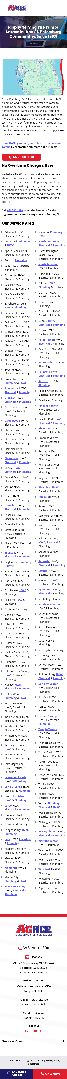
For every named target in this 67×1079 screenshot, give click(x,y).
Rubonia (43, 497)
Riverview (44, 487)
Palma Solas (46, 362)
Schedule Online (19, 1073)
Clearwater (11, 458)
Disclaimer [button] (33, 1063)
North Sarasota (48, 264)
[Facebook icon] (31, 1031)
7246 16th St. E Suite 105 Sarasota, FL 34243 (33, 1002)
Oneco (42, 302)
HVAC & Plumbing (15, 307)
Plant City (44, 428)
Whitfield (44, 869)
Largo (8, 805)
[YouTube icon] (35, 1031)
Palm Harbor (46, 339)
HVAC (10, 245)
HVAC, (56, 589)
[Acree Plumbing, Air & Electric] (16, 7)
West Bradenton (48, 841)
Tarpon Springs (47, 716)
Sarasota (44, 561)
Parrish (43, 381)
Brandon (10, 398)
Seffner (42, 570)
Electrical (10, 392)
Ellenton (10, 552)
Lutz (7, 839)
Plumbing (25, 241)
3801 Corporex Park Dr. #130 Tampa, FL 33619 (33, 989)
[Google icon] (26, 1031)
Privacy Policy (53, 1060)
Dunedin (10, 505)
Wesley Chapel (47, 831)
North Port (45, 241)
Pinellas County (48, 405)
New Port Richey (15, 886)
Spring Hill (44, 589)
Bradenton (11, 388)
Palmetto (44, 372)
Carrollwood (12, 420)
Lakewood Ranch (15, 777)
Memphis (10, 867)
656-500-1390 (23, 157)
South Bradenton (49, 604)
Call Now (52, 1074)
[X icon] (40, 1031)
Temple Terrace (47, 729)
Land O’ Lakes (13, 786)
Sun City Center (48, 684)
